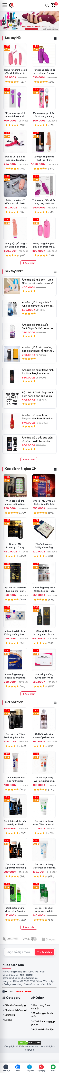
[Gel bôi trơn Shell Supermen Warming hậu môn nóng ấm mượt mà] (15, 849)
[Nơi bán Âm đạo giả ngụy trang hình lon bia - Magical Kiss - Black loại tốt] (12, 376)
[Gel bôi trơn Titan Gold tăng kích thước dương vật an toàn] (15, 719)
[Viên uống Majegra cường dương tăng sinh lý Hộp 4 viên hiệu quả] (15, 659)
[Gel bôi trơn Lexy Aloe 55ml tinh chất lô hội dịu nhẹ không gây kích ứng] (43, 806)
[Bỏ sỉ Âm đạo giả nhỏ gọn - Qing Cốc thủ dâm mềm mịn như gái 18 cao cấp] (12, 286)
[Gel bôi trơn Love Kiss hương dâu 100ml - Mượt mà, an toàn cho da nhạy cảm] (15, 762)
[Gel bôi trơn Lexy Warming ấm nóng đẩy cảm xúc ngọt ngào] (43, 762)
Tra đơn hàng (44, 952)
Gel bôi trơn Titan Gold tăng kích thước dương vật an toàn (15, 737)
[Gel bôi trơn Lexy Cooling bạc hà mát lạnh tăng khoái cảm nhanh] (43, 849)
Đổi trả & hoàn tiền (43, 1029)
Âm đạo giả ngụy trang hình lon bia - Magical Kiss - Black (38, 373)
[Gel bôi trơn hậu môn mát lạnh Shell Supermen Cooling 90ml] (15, 806)
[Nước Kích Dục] (12, 5)
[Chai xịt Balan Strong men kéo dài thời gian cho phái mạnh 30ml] (43, 616)
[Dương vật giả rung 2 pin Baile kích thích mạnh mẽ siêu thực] (15, 228)
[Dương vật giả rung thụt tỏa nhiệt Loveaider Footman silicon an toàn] (43, 141)
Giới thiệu (9, 1014)
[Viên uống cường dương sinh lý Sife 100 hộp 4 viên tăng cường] (43, 659)
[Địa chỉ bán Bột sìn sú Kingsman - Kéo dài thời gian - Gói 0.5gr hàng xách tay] (15, 572)
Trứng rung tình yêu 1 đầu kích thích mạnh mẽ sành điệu (44, 246)
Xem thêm (29, 263)
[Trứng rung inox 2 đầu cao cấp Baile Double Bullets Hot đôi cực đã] (15, 185)
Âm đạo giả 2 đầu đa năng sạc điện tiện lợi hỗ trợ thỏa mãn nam (38, 351)
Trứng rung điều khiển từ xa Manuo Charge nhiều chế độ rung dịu (44, 73)
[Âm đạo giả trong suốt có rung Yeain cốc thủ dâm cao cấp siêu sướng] (12, 308)
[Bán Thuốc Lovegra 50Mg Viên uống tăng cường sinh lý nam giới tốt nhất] (43, 529)
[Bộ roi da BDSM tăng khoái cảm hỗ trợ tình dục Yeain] (12, 399)
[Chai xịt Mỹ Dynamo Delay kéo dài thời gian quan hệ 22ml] (43, 485)
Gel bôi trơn (14, 702)
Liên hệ (8, 1019)
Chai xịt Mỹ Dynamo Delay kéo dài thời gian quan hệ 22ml (44, 504)
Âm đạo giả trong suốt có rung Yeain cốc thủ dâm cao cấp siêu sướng (38, 306)
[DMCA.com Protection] (29, 1042)
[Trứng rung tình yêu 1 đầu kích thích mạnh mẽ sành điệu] (43, 228)
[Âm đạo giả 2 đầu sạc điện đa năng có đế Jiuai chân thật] (12, 444)
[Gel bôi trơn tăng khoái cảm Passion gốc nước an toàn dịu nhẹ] (15, 892)
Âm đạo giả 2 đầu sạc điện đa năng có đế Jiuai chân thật (37, 441)
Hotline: (18, 991)
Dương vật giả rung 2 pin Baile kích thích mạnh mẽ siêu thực (15, 246)
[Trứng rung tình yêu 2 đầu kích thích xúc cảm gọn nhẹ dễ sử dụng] (15, 54)
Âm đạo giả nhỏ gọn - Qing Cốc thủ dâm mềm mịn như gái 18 (37, 283)
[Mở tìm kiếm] (47, 5)
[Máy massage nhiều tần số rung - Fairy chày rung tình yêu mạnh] (43, 98)
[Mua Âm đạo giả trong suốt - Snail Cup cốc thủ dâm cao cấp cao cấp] (12, 331)
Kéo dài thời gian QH (21, 469)
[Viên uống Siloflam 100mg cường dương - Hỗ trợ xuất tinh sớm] (15, 616)
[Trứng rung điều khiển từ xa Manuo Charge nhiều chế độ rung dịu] (43, 54)
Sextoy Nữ (12, 38)
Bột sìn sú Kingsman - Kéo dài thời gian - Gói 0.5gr (15, 591)
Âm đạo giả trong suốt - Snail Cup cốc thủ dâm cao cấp (37, 328)
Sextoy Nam (14, 271)
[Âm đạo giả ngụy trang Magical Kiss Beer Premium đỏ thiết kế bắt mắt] (12, 421)
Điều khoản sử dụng (15, 1005)
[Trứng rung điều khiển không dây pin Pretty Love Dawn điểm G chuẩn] (43, 185)
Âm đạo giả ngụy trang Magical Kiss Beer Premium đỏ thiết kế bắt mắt (37, 418)
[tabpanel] (29, 21)
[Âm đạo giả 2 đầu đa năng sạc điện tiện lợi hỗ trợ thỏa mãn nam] (12, 354)
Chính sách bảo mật (15, 1010)
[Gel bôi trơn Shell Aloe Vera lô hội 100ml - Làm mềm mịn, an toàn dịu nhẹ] (43, 892)
